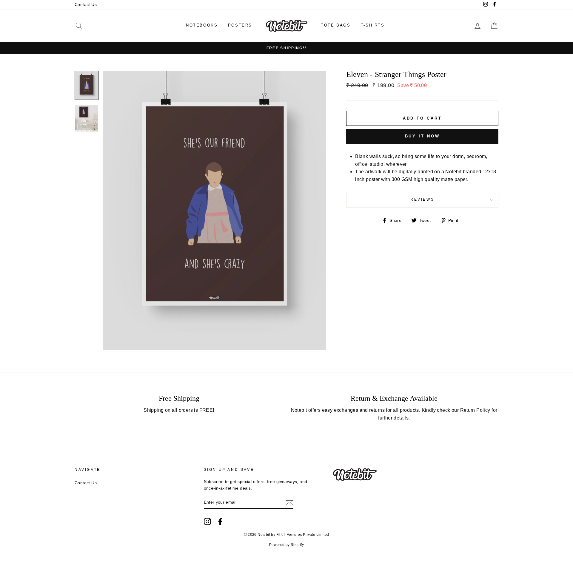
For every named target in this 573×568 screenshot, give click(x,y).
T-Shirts (373, 25)
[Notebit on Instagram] (207, 521)
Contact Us (86, 4)
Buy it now (422, 136)
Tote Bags (335, 25)
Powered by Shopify (286, 545)
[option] (286, 48)
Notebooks (202, 25)
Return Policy (475, 410)
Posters (240, 25)
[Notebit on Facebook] (220, 521)
